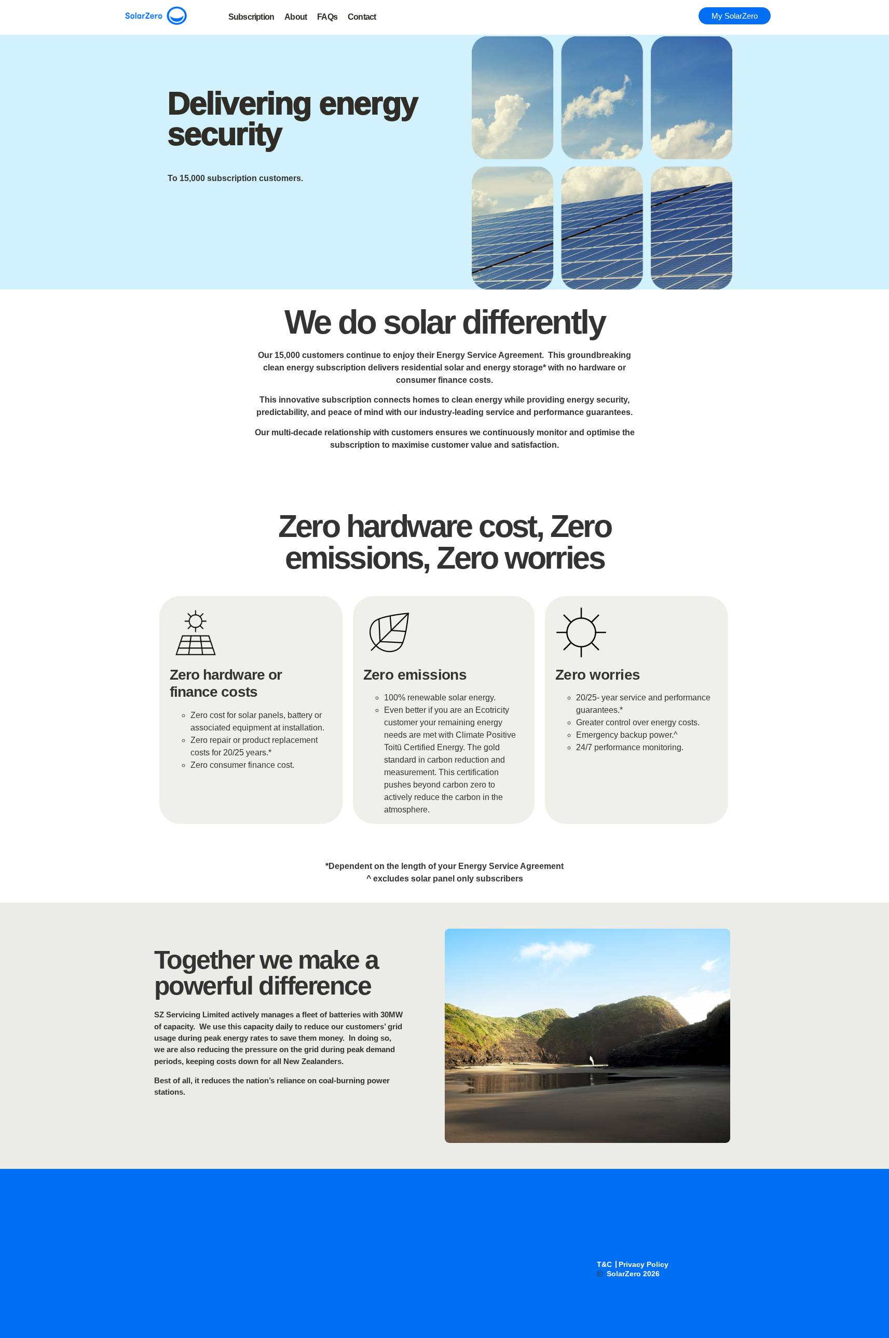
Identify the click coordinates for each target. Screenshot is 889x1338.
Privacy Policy (643, 1264)
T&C (604, 1264)
